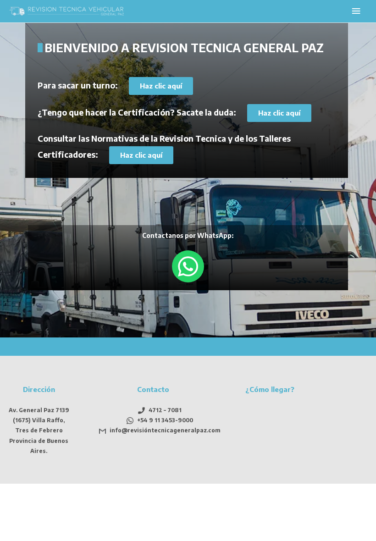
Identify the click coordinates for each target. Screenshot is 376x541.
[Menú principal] (356, 11)
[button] (161, 86)
